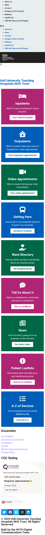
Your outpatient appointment (22, 155)
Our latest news (22, 344)
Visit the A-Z (22, 420)
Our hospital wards (22, 269)
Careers (8, 8)
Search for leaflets (22, 382)
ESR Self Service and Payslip (16, 21)
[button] (22, 26)
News (7, 5)
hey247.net (9, 18)
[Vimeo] (16, 512)
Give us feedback (22, 306)
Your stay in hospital (22, 117)
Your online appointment (22, 193)
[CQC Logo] (11, 469)
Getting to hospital (22, 231)
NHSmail (8, 14)
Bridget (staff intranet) (14, 11)
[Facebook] (10, 512)
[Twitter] (4, 512)
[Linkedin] (28, 512)
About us (8, 2)
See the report (11, 490)
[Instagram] (22, 512)
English (8, 502)
